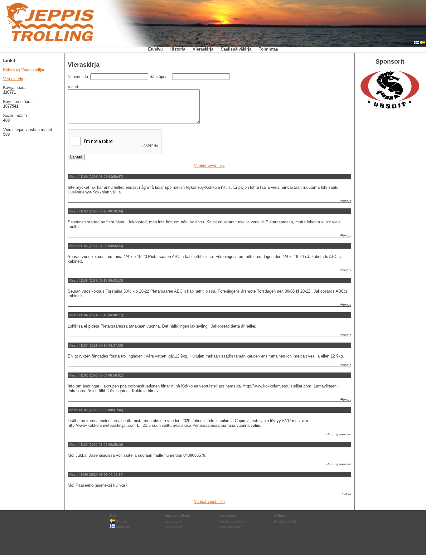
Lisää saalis (173, 521)
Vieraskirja (203, 49)
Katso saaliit (173, 526)
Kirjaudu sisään (285, 521)
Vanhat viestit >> (209, 165)
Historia (177, 49)
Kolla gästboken (231, 526)
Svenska (121, 521)
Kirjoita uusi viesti (231, 521)
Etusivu (155, 49)
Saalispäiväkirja (236, 49)
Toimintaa (268, 49)
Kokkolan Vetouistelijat (23, 70)
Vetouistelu (13, 78)
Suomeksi (122, 526)
